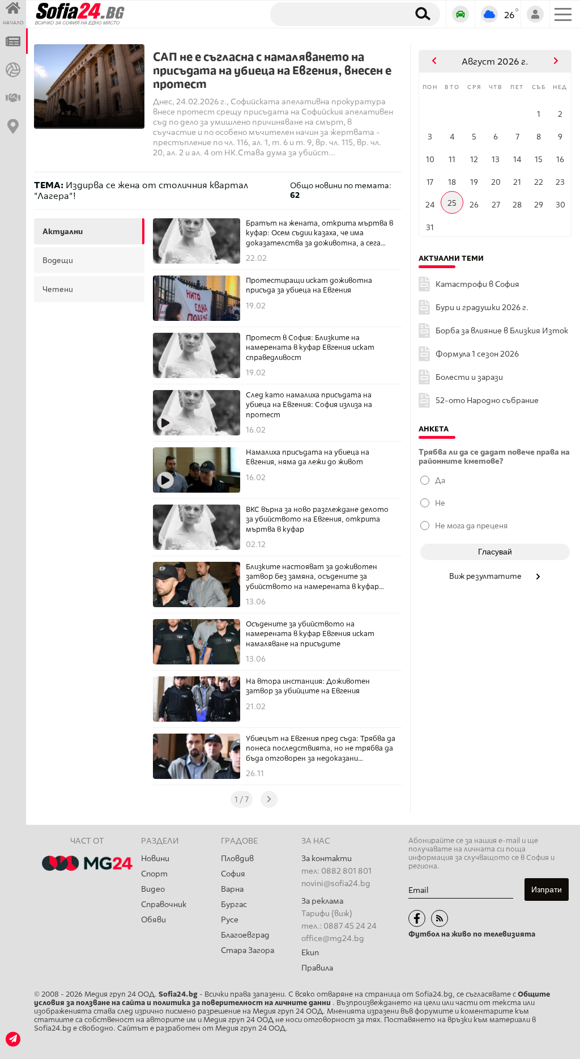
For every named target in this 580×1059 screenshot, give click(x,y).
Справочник (163, 904)
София (233, 874)
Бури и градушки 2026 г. (482, 307)
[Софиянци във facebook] (416, 918)
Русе (229, 920)
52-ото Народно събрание (487, 400)
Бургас (234, 904)
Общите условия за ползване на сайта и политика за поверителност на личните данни (292, 998)
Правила (317, 968)
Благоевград (245, 935)
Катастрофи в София (477, 284)
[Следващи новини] (269, 799)
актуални (62, 231)
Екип (310, 953)
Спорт (154, 874)
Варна (232, 889)
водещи (57, 260)
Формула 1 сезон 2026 (477, 354)
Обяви (153, 920)
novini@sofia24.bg (335, 883)
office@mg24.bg (332, 938)
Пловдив (237, 858)
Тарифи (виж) (326, 913)
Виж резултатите (486, 576)
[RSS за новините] (439, 918)
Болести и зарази (469, 377)
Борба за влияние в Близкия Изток (502, 331)
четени (57, 289)
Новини (155, 858)
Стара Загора (247, 950)
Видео (153, 889)
